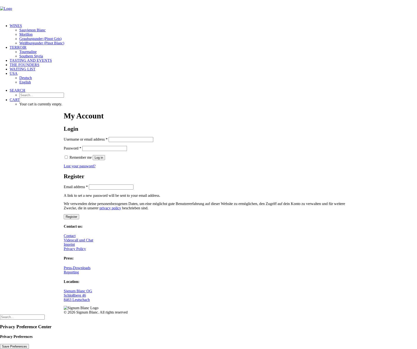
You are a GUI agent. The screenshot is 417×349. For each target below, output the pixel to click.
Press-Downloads (77, 268)
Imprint (69, 244)
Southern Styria (31, 56)
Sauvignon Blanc (32, 30)
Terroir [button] (18, 47)
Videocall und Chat (78, 240)
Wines (16, 26)
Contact (70, 236)
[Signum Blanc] (208, 10)
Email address (76, 187)
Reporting (71, 272)
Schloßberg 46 (75, 295)
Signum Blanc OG (78, 291)
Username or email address (86, 139)
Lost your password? (80, 166)
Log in (99, 157)
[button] (17, 90)
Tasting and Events (31, 60)
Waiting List (22, 69)
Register (71, 217)
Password (72, 148)
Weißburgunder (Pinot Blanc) (41, 43)
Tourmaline (28, 52)
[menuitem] (213, 34)
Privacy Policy (75, 249)
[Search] (22, 317)
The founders (24, 65)
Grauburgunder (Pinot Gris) (40, 39)
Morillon (26, 34)
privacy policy (110, 208)
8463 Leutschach (77, 300)
